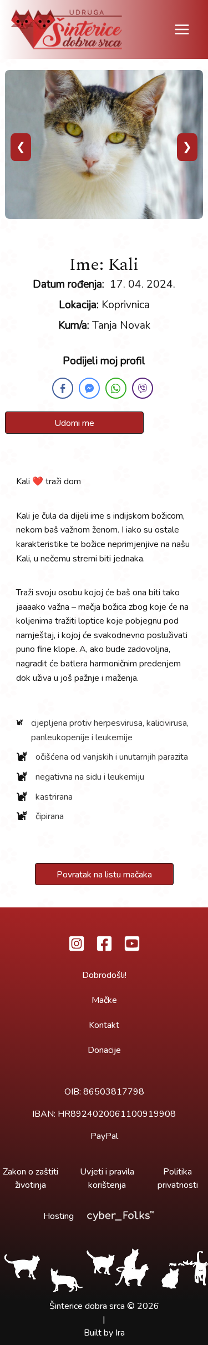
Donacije (104, 1050)
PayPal (104, 1136)
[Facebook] (104, 943)
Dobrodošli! (104, 975)
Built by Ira (104, 1333)
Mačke (104, 1000)
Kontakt (104, 1025)
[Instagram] (76, 943)
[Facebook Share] (62, 388)
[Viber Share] (142, 388)
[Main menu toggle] (182, 29)
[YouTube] (132, 943)
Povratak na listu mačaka (104, 875)
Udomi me (74, 423)
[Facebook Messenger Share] (89, 388)
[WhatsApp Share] (115, 388)
